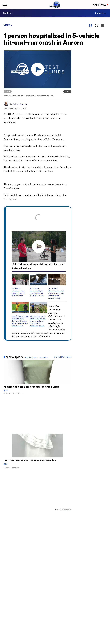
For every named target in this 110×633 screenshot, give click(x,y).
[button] (20, 285)
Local (8, 25)
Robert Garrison (20, 104)
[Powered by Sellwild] (67, 509)
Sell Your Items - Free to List (36, 357)
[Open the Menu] (4, 4)
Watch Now (99, 4)
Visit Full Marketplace (62, 357)
